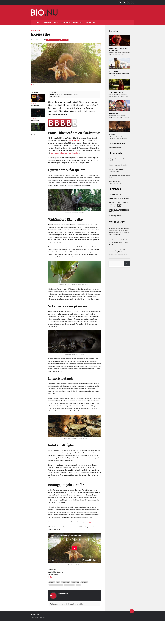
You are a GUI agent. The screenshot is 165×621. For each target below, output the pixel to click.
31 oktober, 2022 (78, 604)
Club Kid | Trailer (115, 216)
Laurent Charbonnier (60, 94)
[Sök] (127, 263)
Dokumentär (50, 40)
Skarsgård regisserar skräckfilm (118, 165)
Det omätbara (125, 228)
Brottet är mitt (123, 240)
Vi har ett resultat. (115, 194)
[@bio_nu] (120, 2)
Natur (78, 584)
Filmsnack (115, 188)
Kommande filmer (50, 22)
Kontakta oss (90, 22)
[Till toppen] (132, 611)
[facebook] (124, 2)
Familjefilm (64, 40)
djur (58, 582)
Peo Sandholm (63, 593)
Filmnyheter (77, 22)
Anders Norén (40, 617)
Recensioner (65, 22)
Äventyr (57, 40)
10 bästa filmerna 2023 (115, 147)
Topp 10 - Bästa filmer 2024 (117, 143)
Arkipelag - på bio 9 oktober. (119, 198)
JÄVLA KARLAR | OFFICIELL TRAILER (119, 211)
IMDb (50, 577)
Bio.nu (39, 615)
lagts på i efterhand (74, 140)
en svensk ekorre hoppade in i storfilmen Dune (65, 153)
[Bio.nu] (82, 13)
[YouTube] (128, 2)
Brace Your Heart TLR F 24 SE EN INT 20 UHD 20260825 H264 (118, 204)
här (90, 522)
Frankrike (84, 582)
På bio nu (36, 22)
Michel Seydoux (73, 94)
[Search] (132, 2)
